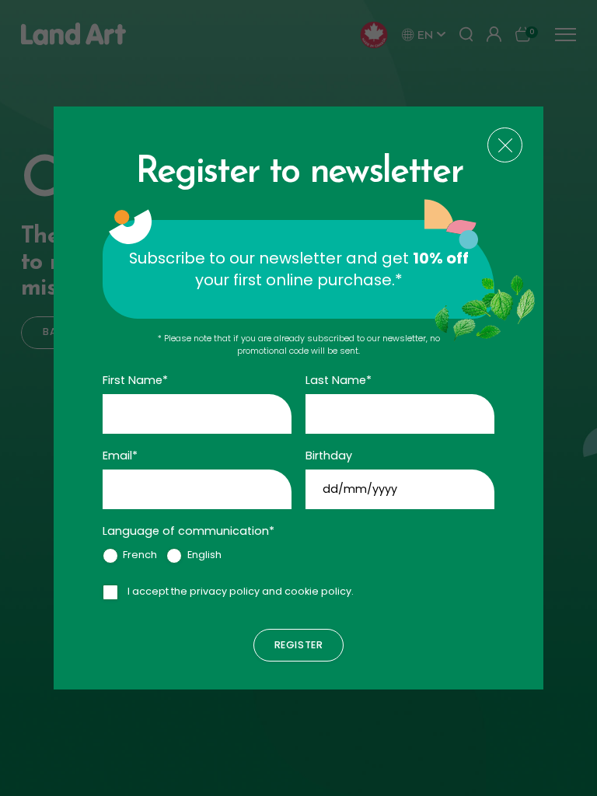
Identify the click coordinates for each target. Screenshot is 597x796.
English (204, 554)
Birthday (328, 455)
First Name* (135, 380)
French (140, 554)
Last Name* (338, 380)
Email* (120, 455)
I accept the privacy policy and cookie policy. (240, 591)
